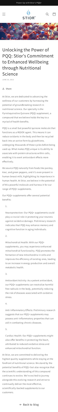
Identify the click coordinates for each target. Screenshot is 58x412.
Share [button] (9, 88)
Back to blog (31, 404)
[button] (3, 14)
